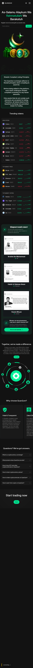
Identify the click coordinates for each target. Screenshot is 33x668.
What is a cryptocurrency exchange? (12, 455)
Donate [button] (16, 357)
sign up (29, 26)
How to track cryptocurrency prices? (12, 472)
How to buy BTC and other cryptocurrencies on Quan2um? (11, 466)
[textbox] (13, 26)
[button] (16, 248)
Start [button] (16, 502)
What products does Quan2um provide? (13, 460)
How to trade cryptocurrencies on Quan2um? (14, 477)
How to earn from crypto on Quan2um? (13, 483)
